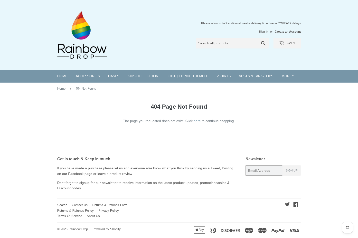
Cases (113, 76)
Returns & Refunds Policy (75, 210)
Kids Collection (143, 76)
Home (62, 76)
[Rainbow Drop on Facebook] (295, 205)
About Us (93, 216)
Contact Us (80, 205)
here (197, 121)
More (287, 76)
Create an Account (288, 31)
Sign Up (292, 170)
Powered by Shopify (107, 229)
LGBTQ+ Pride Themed (187, 76)
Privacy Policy (108, 210)
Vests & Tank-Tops (256, 76)
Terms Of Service (69, 216)
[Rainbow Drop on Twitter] (287, 205)
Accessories (88, 76)
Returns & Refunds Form (109, 205)
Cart (291, 43)
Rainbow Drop (78, 229)
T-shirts (223, 76)
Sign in (263, 31)
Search (62, 205)
